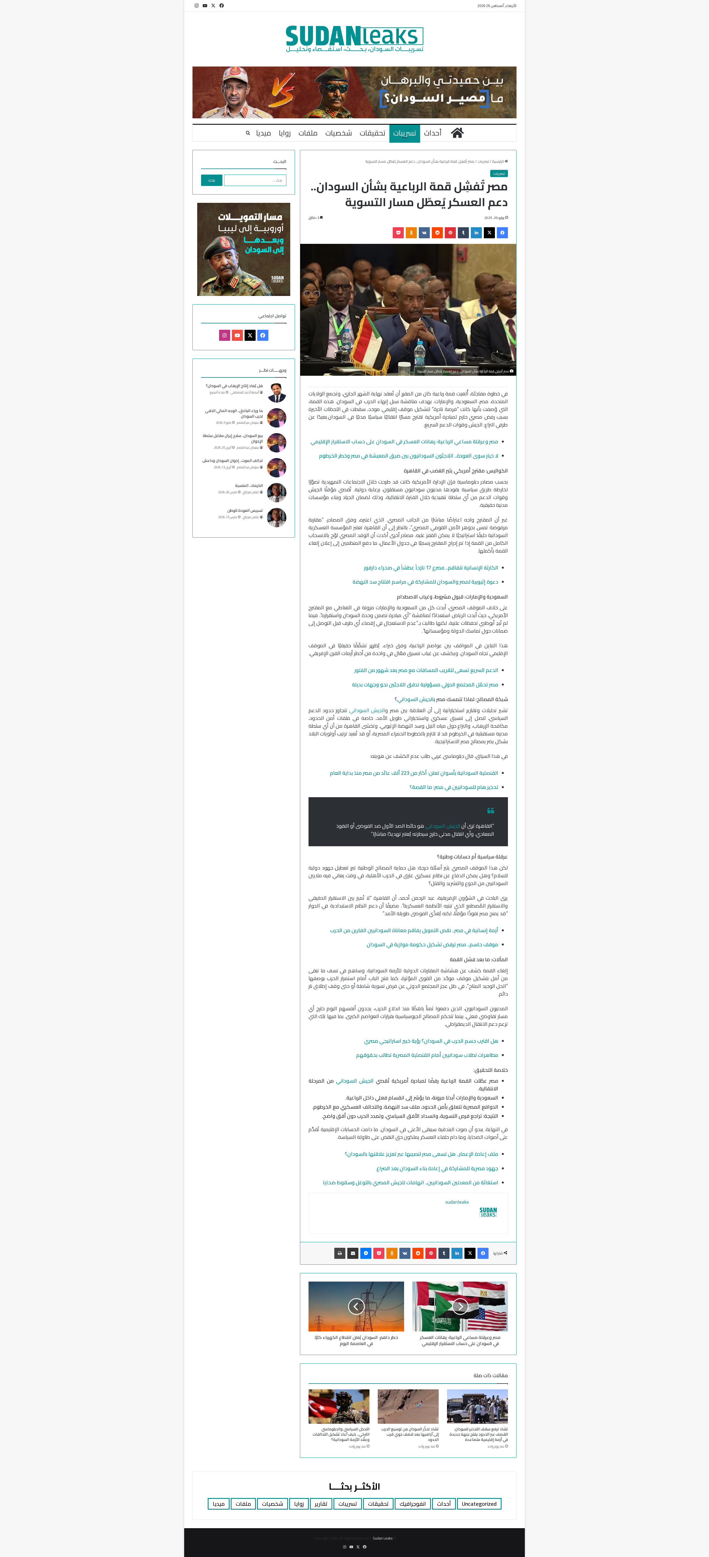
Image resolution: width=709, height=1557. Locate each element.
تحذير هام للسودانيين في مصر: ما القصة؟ (454, 787)
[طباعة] (339, 1253)
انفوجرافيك (413, 1504)
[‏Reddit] (437, 232)
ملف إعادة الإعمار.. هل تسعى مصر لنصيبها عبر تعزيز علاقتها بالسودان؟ (421, 1154)
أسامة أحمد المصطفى (244, 392)
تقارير (321, 1504)
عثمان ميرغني (251, 492)
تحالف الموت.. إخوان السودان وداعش (232, 460)
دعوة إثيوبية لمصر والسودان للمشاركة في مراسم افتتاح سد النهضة (425, 582)
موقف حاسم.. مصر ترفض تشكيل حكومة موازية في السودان (432, 944)
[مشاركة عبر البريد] (352, 1253)
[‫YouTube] (237, 335)
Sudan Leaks (382, 1538)
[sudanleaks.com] (355, 39)
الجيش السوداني (415, 699)
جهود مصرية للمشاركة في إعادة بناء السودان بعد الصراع (437, 1168)
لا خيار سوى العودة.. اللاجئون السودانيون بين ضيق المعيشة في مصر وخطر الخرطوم (408, 456)
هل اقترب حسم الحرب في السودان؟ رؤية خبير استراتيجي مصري (431, 1041)
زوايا (285, 133)
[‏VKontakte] (424, 232)
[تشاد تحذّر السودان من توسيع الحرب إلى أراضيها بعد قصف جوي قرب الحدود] (408, 1406)
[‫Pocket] (398, 232)
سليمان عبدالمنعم (248, 422)
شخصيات (338, 133)
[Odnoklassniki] (411, 232)
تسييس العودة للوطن (245, 510)
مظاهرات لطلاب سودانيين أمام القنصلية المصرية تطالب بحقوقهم (427, 1055)
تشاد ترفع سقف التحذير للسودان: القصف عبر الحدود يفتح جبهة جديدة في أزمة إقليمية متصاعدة (478, 1434)
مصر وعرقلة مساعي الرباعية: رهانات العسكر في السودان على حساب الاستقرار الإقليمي (404, 441)
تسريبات (404, 133)
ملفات (308, 133)
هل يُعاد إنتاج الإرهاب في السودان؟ (234, 385)
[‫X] (489, 232)
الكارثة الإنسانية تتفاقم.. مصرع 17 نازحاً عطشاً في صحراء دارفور (431, 567)
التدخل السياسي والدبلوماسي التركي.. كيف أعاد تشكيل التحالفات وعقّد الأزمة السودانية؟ (341, 1434)
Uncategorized (479, 1504)
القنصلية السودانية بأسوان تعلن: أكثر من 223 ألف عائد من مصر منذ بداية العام (414, 773)
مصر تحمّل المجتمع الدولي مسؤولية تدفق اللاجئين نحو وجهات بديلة (425, 684)
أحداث (432, 133)
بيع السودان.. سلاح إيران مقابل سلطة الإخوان (233, 438)
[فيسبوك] (502, 232)
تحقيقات (373, 133)
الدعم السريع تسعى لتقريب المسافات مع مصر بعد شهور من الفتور (426, 670)
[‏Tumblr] (463, 232)
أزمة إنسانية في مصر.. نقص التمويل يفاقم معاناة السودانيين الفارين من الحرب (414, 930)
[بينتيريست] (450, 232)
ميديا (263, 133)
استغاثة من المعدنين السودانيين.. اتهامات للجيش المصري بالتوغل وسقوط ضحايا (410, 1182)
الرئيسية (498, 161)
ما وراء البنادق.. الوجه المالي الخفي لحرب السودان (234, 413)
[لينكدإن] (476, 232)
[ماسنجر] (365, 1253)
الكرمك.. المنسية (249, 485)
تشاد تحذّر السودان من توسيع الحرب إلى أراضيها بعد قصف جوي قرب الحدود (410, 1434)
